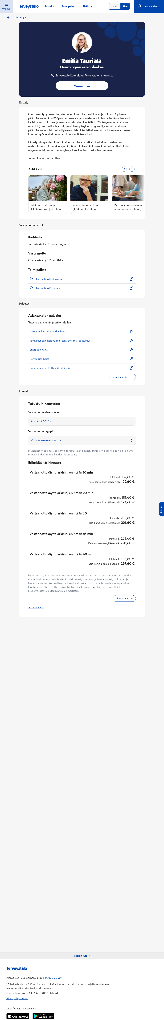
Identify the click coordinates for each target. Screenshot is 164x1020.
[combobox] (119, 6)
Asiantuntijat (19, 17)
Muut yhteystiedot (17, 998)
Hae (125, 6)
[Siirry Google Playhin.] (43, 1016)
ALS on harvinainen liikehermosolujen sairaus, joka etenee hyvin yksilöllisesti (47, 207)
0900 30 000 (53, 977)
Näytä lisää (122, 598)
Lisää (86, 6)
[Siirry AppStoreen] (17, 1016)
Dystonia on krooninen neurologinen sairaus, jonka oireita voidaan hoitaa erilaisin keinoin (128, 207)
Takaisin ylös (80, 955)
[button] (82, 279)
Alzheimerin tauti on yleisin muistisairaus (85, 207)
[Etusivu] (28, 7)
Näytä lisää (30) (119, 377)
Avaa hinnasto (36, 607)
